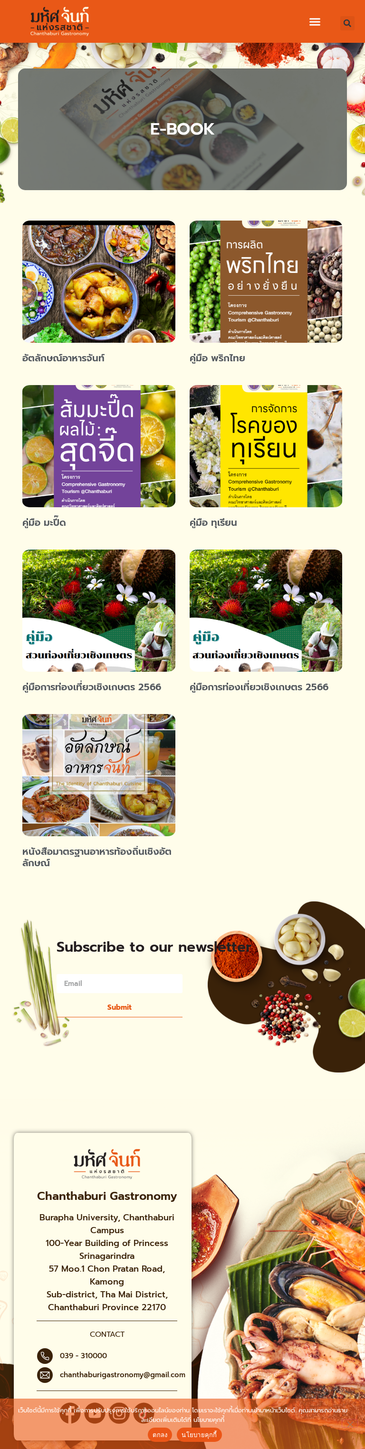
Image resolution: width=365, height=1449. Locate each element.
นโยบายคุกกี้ (208, 1419)
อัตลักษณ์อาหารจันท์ (63, 358)
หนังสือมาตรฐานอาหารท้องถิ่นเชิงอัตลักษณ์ (97, 857)
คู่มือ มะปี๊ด (44, 522)
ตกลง (160, 1435)
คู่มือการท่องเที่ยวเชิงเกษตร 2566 (91, 687)
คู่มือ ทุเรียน (213, 522)
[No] (350, 1423)
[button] (315, 22)
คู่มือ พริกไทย (217, 358)
